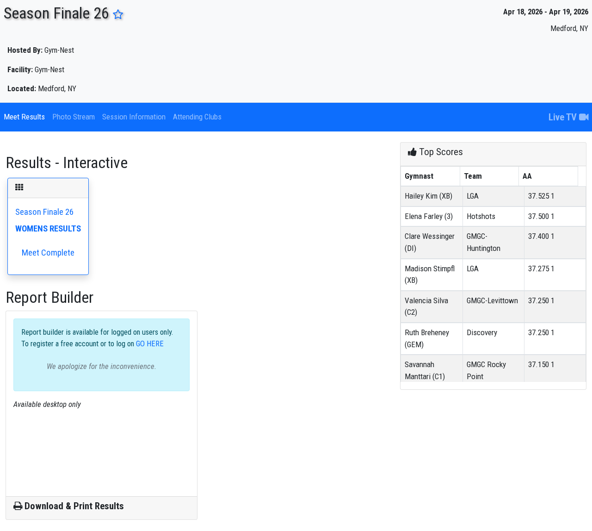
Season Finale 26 (48, 232)
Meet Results (24, 116)
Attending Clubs (197, 116)
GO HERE (149, 343)
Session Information (134, 116)
